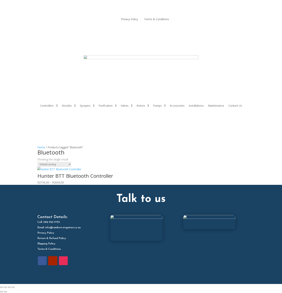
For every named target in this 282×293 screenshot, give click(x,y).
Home (41, 147)
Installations (196, 105)
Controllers (47, 105)
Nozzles (67, 105)
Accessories (177, 105)
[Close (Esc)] (13, 287)
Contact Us (235, 105)
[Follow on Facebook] (42, 260)
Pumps (157, 105)
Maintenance (216, 105)
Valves (125, 105)
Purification (106, 105)
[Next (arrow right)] (5, 291)
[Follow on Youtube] (52, 260)
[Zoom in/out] (1, 287)
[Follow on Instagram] (63, 260)
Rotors (141, 105)
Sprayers (85, 105)
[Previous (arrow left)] (1, 291)
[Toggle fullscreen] (5, 287)
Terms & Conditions (49, 249)
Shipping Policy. (46, 243)
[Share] (9, 287)
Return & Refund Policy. (51, 238)
